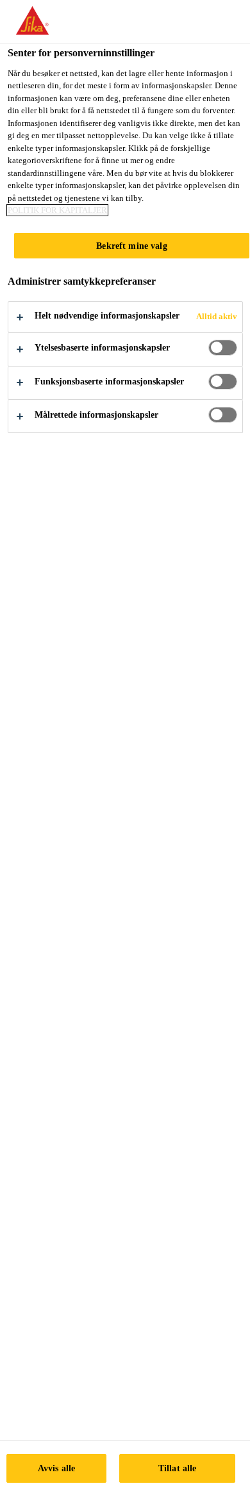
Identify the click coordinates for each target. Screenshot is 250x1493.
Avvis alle (56, 1468)
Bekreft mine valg (131, 246)
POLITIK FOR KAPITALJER (57, 210)
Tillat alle (177, 1468)
